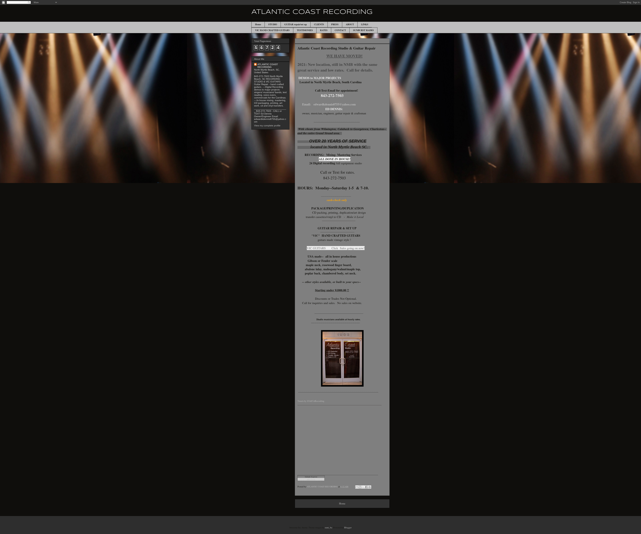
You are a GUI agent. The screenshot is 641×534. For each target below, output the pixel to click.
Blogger (347, 527)
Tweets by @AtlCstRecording (310, 400)
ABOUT (350, 24)
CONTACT (340, 30)
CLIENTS (319, 24)
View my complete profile (267, 125)
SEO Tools (311, 479)
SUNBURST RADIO (363, 30)
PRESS (335, 24)
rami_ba (328, 527)
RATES (324, 30)
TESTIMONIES (305, 30)
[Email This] (357, 487)
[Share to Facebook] (366, 487)
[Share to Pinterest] (369, 487)
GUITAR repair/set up (295, 24)
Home (258, 24)
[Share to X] (363, 487)
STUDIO (272, 24)
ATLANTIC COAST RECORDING (312, 12)
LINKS (364, 24)
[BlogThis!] (360, 487)
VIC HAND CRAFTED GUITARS (272, 30)
